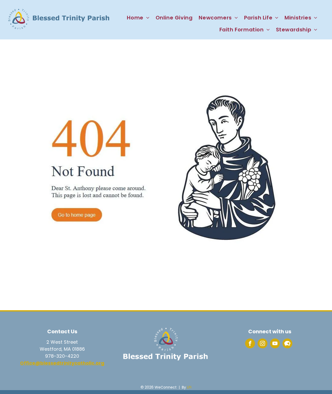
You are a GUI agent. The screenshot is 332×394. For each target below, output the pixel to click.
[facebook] (250, 344)
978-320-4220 (62, 356)
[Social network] (287, 344)
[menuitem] (138, 18)
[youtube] (275, 344)
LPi (189, 387)
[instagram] (262, 344)
